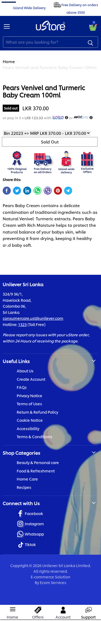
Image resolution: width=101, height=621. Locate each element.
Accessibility (28, 428)
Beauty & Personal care (38, 462)
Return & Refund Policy (37, 411)
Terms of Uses (29, 403)
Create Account (31, 379)
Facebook (34, 513)
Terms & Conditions (34, 436)
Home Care (27, 478)
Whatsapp (34, 533)
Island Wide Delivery (29, 7)
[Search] (90, 42)
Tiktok (30, 544)
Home (9, 61)
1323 (22, 324)
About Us (25, 370)
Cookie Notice (30, 420)
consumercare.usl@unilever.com (33, 318)
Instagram (34, 523)
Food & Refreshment (36, 470)
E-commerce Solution (50, 576)
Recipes (24, 487)
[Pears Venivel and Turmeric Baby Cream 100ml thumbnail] (11, 88)
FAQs (22, 387)
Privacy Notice (29, 395)
